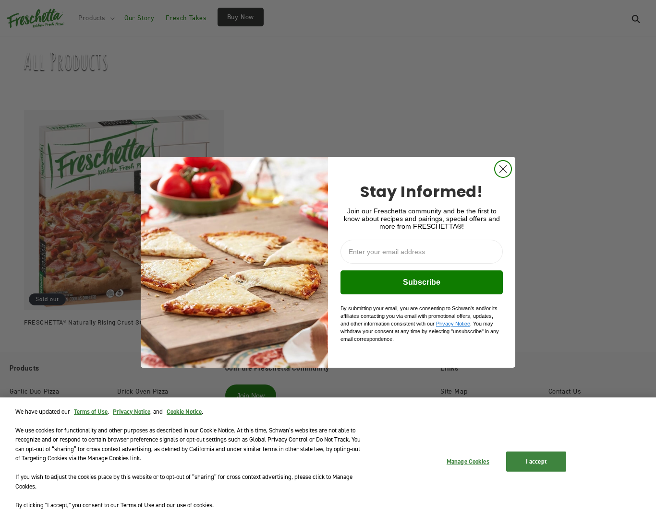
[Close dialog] (503, 169)
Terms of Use (91, 412)
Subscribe (421, 282)
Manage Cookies (468, 461)
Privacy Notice (131, 412)
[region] (328, 460)
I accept (536, 461)
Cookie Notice (184, 412)
